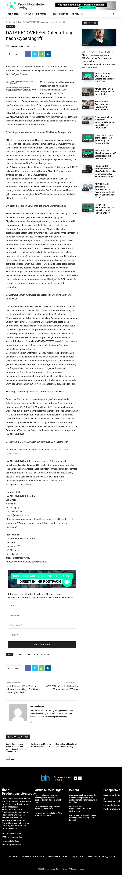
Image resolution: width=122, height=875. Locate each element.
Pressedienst (18, 46)
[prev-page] (8, 758)
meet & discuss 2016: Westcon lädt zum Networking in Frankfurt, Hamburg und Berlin (22, 689)
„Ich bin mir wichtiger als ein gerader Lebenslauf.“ (47, 807)
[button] (112, 14)
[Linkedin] (48, 54)
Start (8, 22)
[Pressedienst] (8, 46)
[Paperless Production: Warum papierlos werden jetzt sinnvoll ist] (88, 208)
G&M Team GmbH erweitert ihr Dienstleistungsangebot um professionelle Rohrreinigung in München (83, 798)
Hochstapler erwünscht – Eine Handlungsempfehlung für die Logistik (82, 817)
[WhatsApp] (41, 54)
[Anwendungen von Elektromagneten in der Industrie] (88, 92)
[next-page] (12, 758)
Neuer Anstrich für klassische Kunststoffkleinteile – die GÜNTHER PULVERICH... (105, 122)
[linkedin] (31, 721)
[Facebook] (28, 54)
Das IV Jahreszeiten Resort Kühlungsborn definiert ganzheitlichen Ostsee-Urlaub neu (48, 798)
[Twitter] (35, 54)
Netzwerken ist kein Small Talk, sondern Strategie (48, 814)
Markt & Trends (86, 155)
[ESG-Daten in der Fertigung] (99, 37)
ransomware (46, 654)
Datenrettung (32, 654)
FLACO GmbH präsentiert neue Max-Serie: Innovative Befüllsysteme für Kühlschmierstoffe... (105, 171)
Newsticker (16, 22)
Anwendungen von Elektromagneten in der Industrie (104, 91)
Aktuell (85, 45)
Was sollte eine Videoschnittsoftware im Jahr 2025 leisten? (82, 808)
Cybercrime (19, 654)
